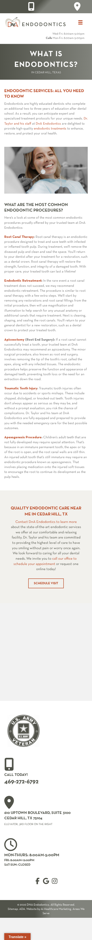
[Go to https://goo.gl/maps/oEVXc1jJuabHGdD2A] (46, 812)
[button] (46, 583)
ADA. (22, 909)
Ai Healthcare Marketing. (56, 909)
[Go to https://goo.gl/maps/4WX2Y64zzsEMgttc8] (46, 881)
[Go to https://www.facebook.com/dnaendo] (37, 881)
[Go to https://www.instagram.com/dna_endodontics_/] (54, 881)
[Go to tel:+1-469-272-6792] (31, 6)
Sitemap (13, 909)
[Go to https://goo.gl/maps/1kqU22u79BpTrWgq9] (77, 6)
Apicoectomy (14, 339)
